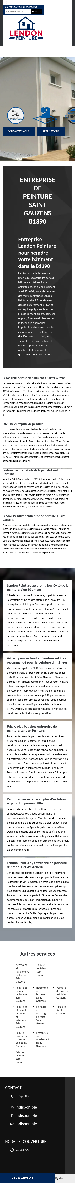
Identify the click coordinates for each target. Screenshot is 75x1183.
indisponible (15, 2)
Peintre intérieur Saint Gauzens (42, 970)
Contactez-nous (18, 131)
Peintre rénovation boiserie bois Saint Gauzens (22, 1040)
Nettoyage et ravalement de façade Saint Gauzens (22, 973)
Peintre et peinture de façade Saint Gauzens (21, 995)
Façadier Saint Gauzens (61, 1010)
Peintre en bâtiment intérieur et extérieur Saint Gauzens (21, 1017)
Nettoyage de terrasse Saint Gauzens (42, 995)
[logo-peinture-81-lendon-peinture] (26, 28)
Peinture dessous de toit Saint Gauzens (62, 993)
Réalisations (51, 131)
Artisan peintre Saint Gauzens (20, 1057)
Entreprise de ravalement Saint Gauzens (42, 1040)
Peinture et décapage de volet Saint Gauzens (41, 1015)
